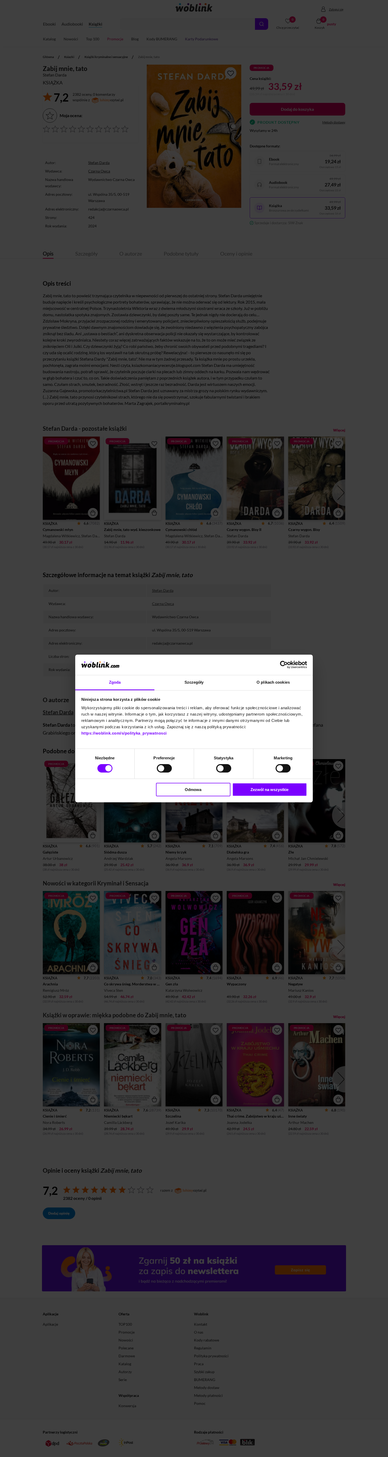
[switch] (164, 768)
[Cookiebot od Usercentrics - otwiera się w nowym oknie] (284, 665)
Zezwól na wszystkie (269, 789)
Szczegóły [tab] (194, 682)
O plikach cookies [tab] (273, 682)
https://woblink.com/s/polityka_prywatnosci (124, 733)
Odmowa (193, 789)
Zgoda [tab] (115, 682)
